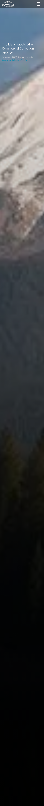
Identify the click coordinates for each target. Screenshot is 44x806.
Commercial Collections (11, 60)
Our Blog (24, 60)
